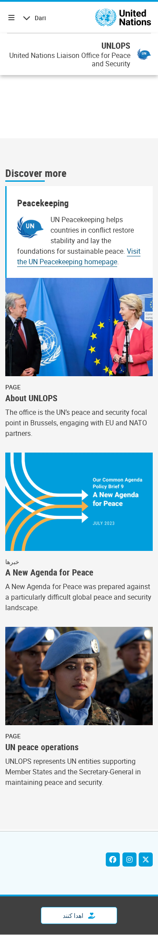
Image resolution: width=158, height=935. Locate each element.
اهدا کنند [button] (74, 915)
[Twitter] (146, 859)
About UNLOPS (31, 398)
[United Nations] (123, 17)
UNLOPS (115, 45)
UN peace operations (42, 747)
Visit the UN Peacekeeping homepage (78, 256)
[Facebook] (113, 859)
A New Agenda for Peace (49, 572)
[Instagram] (129, 859)
